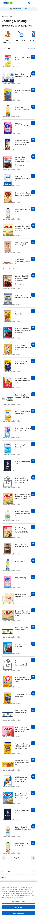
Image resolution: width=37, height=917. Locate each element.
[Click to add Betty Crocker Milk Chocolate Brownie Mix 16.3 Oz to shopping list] (33, 275)
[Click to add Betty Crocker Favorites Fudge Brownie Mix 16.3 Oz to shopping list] (33, 156)
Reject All (18, 907)
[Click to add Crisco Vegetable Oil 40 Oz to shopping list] (33, 209)
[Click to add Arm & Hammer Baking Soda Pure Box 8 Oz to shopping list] (33, 345)
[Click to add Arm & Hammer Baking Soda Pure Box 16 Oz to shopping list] (33, 677)
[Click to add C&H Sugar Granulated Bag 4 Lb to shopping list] (33, 123)
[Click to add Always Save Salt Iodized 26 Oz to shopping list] (33, 361)
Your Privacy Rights (18, 901)
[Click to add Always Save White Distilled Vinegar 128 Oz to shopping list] (33, 511)
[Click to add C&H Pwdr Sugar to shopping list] (33, 577)
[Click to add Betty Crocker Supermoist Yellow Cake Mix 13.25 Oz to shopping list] (33, 527)
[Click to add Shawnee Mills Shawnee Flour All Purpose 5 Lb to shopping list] (33, 477)
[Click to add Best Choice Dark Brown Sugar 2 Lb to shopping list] (33, 544)
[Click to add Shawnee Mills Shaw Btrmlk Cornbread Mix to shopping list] (33, 192)
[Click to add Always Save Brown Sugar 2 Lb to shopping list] (33, 311)
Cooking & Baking (14, 20)
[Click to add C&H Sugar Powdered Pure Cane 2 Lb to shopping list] (33, 428)
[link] (8, 3)
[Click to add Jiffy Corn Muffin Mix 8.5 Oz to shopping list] (33, 57)
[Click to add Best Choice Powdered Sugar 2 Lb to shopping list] (33, 444)
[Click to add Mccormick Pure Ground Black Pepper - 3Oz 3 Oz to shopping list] (33, 378)
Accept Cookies (18, 913)
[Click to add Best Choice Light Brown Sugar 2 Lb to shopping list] (33, 242)
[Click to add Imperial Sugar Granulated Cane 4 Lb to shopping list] (33, 594)
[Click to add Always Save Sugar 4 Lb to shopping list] (33, 90)
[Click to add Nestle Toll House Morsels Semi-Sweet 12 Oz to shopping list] (33, 760)
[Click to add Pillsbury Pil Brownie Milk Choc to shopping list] (33, 644)
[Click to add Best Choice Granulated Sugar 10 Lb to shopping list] (33, 176)
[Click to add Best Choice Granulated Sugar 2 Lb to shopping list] (33, 295)
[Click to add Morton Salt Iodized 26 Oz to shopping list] (33, 461)
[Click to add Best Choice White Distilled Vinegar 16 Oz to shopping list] (33, 826)
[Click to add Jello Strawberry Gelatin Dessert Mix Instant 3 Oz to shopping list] (33, 727)
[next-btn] (33, 858)
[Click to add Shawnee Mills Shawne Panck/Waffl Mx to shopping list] (33, 259)
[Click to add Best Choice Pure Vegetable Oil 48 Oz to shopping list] (33, 394)
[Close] (34, 884)
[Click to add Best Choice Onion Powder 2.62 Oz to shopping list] (33, 710)
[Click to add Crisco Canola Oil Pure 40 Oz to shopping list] (33, 843)
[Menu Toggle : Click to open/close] (33, 3)
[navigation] (18, 16)
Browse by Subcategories (17, 25)
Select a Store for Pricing (12, 67)
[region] (18, 899)
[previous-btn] (4, 858)
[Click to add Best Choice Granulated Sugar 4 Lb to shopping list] (33, 73)
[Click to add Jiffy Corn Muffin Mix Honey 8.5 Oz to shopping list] (33, 411)
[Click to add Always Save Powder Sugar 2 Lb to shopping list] (33, 693)
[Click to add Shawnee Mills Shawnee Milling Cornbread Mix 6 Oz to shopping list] (33, 660)
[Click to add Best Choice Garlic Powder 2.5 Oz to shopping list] (33, 627)
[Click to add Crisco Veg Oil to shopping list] (33, 560)
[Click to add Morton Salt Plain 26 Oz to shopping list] (33, 810)
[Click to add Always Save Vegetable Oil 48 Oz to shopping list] (33, 107)
